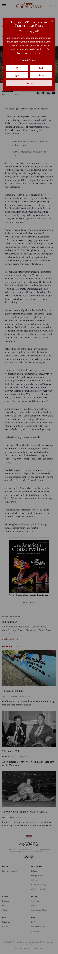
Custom (29, 83)
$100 (41, 75)
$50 (17, 75)
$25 (41, 67)
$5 (17, 67)
